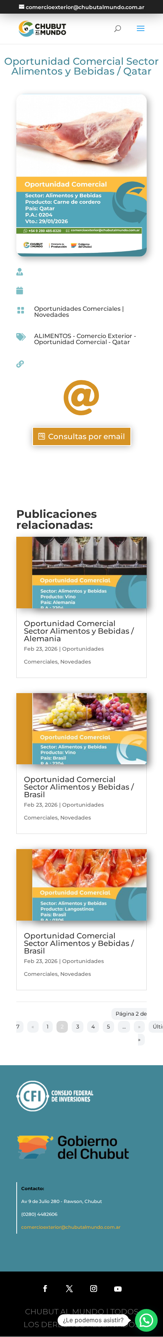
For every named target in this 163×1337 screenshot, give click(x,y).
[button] (146, 1320)
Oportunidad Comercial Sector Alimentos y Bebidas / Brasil (79, 787)
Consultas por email (86, 436)
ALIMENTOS (52, 336)
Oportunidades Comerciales (77, 308)
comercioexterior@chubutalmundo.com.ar (71, 1227)
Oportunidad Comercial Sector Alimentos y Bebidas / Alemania (79, 631)
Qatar (121, 342)
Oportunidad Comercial (70, 342)
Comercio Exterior (104, 336)
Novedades (51, 314)
